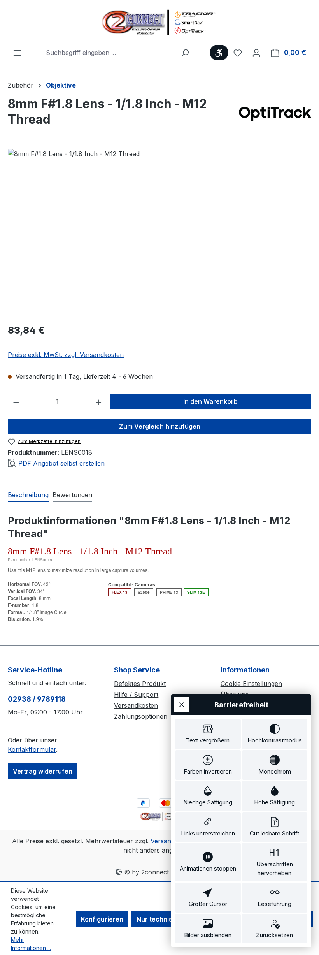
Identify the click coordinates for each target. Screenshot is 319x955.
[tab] (28, 495)
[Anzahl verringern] (16, 401)
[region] (159, 233)
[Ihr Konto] (256, 52)
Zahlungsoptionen (140, 716)
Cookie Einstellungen (251, 684)
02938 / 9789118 (37, 699)
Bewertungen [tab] (72, 495)
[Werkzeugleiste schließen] (181, 704)
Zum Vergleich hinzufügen (159, 426)
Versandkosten (136, 705)
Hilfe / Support (136, 694)
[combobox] (109, 52)
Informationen (245, 670)
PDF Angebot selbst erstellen (61, 463)
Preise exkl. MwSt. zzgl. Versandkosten (66, 355)
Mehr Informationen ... (31, 943)
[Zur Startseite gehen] (159, 22)
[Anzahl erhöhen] (99, 401)
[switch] (208, 734)
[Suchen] (185, 52)
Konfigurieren (102, 919)
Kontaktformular (32, 749)
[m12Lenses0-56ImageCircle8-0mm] (159, 233)
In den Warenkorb (210, 401)
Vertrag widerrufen (42, 771)
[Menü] (17, 52)
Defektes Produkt (140, 684)
